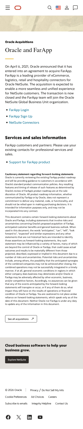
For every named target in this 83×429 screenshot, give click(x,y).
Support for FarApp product (29, 162)
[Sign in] (66, 7)
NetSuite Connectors (24, 122)
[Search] (49, 7)
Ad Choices (37, 396)
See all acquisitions (18, 319)
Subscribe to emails (16, 403)
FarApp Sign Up (20, 116)
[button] (7, 7)
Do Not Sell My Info (53, 390)
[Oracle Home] (18, 8)
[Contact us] (75, 7)
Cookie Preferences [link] (16, 396)
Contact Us (61, 403)
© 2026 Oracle (13, 390)
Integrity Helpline (41, 403)
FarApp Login (19, 110)
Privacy (34, 390)
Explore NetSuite (17, 359)
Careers (52, 396)
